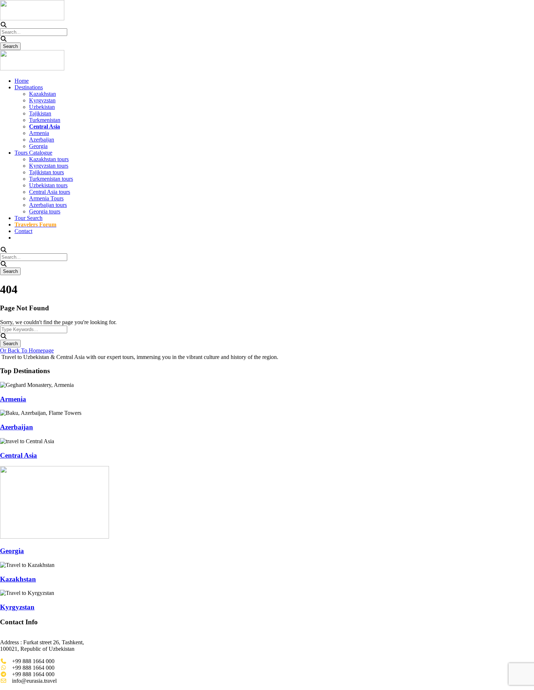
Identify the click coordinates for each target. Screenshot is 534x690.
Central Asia (18, 455)
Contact (23, 231)
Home (22, 81)
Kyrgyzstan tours (48, 166)
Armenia (39, 133)
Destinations (29, 87)
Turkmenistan (44, 120)
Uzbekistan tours (48, 185)
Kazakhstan (42, 94)
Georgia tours (44, 211)
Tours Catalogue (33, 153)
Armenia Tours (46, 198)
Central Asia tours (49, 192)
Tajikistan (40, 113)
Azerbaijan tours (48, 205)
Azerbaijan (41, 139)
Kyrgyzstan (42, 100)
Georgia (38, 146)
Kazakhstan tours (49, 159)
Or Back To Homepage (27, 350)
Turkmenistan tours (51, 179)
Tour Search (29, 218)
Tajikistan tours (46, 172)
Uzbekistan (42, 107)
